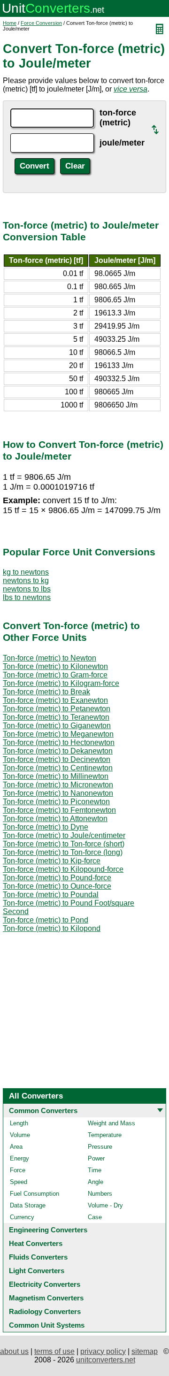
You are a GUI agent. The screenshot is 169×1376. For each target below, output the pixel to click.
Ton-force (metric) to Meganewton (58, 734)
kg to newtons (26, 572)
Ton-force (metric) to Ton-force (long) (63, 852)
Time (94, 1170)
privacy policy (103, 1351)
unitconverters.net (105, 1360)
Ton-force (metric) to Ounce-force (57, 886)
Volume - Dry (105, 1205)
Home (9, 23)
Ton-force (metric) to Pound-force (57, 878)
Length (19, 1123)
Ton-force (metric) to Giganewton (57, 726)
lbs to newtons (27, 597)
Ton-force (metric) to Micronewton (58, 785)
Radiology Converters (45, 1311)
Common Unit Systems (46, 1325)
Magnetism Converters (46, 1298)
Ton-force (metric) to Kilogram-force (61, 683)
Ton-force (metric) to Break (46, 692)
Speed (18, 1181)
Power (96, 1158)
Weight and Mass (111, 1123)
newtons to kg (26, 580)
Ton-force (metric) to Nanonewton (58, 793)
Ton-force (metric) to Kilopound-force (63, 869)
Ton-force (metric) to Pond (45, 920)
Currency (22, 1217)
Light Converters (36, 1271)
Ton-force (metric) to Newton (49, 658)
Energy (19, 1158)
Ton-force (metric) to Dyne (45, 827)
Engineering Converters (48, 1230)
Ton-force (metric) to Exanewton (55, 700)
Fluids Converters (38, 1257)
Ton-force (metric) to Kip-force (51, 861)
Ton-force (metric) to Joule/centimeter (64, 835)
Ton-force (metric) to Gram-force (55, 675)
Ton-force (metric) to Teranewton (56, 717)
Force (17, 1170)
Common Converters (43, 1111)
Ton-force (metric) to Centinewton (58, 768)
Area (16, 1146)
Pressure (100, 1146)
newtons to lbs (27, 589)
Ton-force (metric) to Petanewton (56, 709)
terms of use (54, 1351)
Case (95, 1217)
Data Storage (28, 1205)
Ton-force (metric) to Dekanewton (58, 751)
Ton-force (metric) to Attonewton (55, 819)
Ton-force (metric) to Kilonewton (55, 666)
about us (14, 1351)
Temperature (105, 1134)
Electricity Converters (44, 1284)
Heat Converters (35, 1243)
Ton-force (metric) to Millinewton (55, 776)
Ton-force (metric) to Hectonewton (59, 742)
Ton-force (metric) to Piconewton (56, 802)
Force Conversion (41, 23)
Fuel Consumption (34, 1193)
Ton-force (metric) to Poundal (51, 895)
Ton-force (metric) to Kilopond (51, 928)
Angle (95, 1181)
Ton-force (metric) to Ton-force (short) (63, 844)
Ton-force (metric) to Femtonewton (59, 810)
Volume (20, 1134)
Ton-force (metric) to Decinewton (56, 759)
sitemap (144, 1351)
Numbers (100, 1193)
